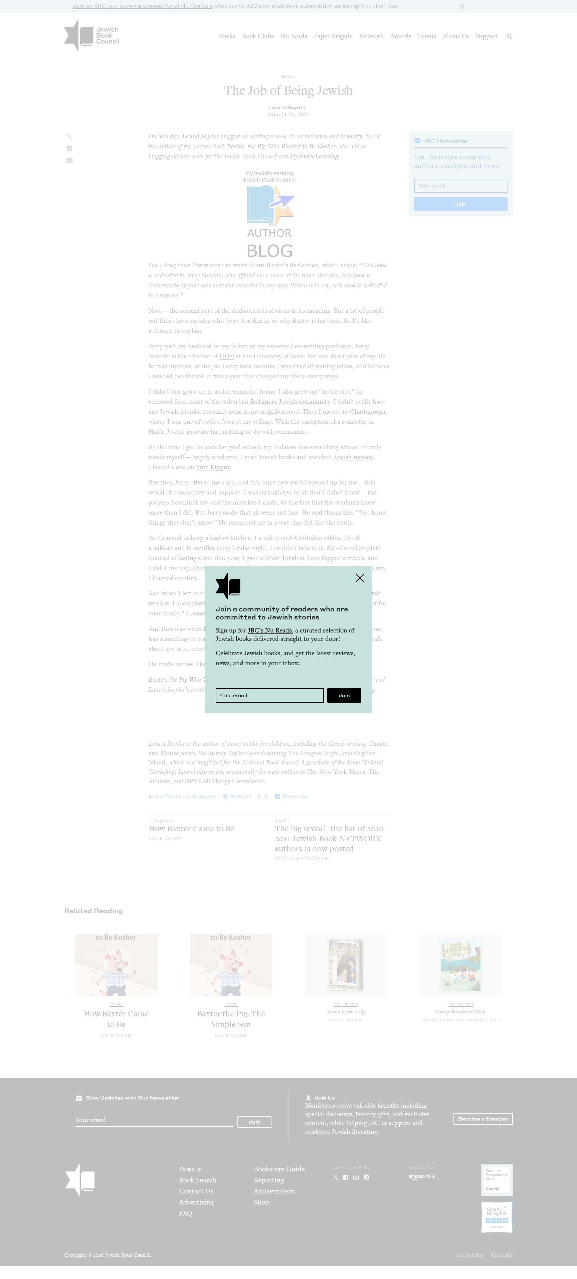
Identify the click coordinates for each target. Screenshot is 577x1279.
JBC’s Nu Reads (270, 630)
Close (360, 578)
